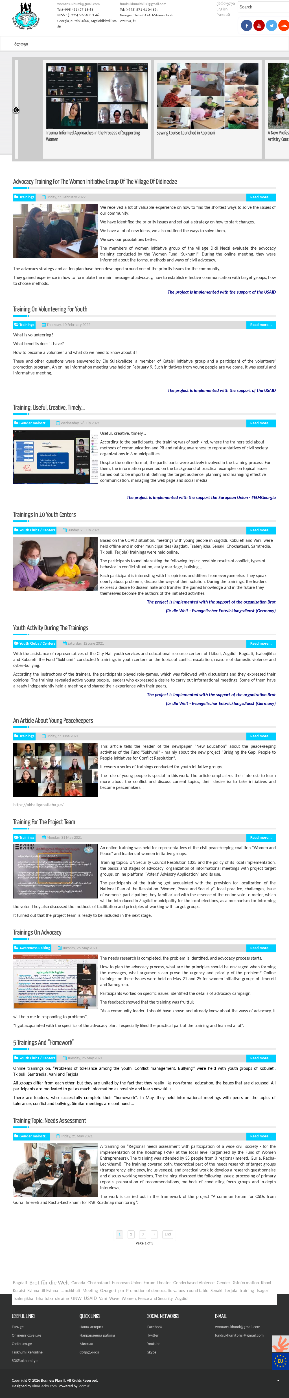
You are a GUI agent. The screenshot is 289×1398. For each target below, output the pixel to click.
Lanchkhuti (70, 1291)
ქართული (225, 4)
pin (121, 1291)
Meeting (90, 1291)
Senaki (216, 1291)
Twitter (153, 1335)
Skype (151, 1352)
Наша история (91, 1327)
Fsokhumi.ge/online (27, 1352)
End (168, 1234)
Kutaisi (19, 1291)
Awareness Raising (34, 948)
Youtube (153, 1344)
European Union (126, 1283)
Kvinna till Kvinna (42, 1291)
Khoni (266, 1283)
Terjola (231, 1291)
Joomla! (84, 1386)
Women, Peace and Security (147, 1299)
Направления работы (97, 1335)
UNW (76, 1298)
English (221, 9)
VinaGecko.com (44, 1386)
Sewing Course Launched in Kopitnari (157, 133)
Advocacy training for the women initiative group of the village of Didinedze (95, 181)
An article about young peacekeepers (62, 720)
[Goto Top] (278, 1381)
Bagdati (20, 1283)
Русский (223, 15)
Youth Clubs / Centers (37, 530)
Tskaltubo (44, 1299)
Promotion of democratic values (155, 1291)
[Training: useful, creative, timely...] (55, 457)
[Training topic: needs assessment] (55, 1170)
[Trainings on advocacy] (55, 982)
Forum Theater (157, 1283)
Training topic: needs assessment (49, 1120)
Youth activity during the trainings (68, 627)
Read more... (261, 197)
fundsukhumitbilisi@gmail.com (143, 4)
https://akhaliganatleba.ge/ (38, 805)
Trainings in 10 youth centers (44, 514)
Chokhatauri (98, 1283)
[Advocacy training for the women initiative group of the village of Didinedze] (55, 230)
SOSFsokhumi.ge (25, 1361)
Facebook (154, 1327)
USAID (90, 1298)
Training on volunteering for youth (50, 309)
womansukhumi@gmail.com (78, 4)
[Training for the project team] (55, 871)
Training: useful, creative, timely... (49, 407)
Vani (103, 1299)
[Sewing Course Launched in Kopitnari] (179, 96)
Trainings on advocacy (37, 932)
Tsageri (263, 1291)
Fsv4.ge (18, 1327)
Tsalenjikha (23, 1299)
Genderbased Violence (193, 1283)
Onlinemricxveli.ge (26, 1335)
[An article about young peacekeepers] (55, 769)
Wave (114, 1299)
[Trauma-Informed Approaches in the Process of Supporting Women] (68, 96)
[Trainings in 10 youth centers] (55, 564)
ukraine (62, 1299)
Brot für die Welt (49, 1283)
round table (197, 1291)
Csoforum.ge (22, 1344)
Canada (78, 1283)
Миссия (86, 1344)
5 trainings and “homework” (62, 1042)
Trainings (26, 197)
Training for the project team (52, 822)
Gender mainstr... (34, 423)
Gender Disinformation (238, 1283)
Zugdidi (182, 1299)
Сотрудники (89, 1352)
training (247, 1291)
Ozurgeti (108, 1291)
